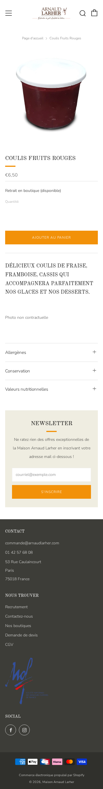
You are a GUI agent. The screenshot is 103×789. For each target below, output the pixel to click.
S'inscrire (51, 492)
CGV (9, 644)
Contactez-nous (19, 616)
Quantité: (12, 202)
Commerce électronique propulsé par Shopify (51, 775)
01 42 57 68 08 (19, 552)
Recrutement (16, 607)
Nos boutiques (18, 625)
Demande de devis (21, 635)
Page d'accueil (32, 38)
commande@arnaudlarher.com (32, 543)
